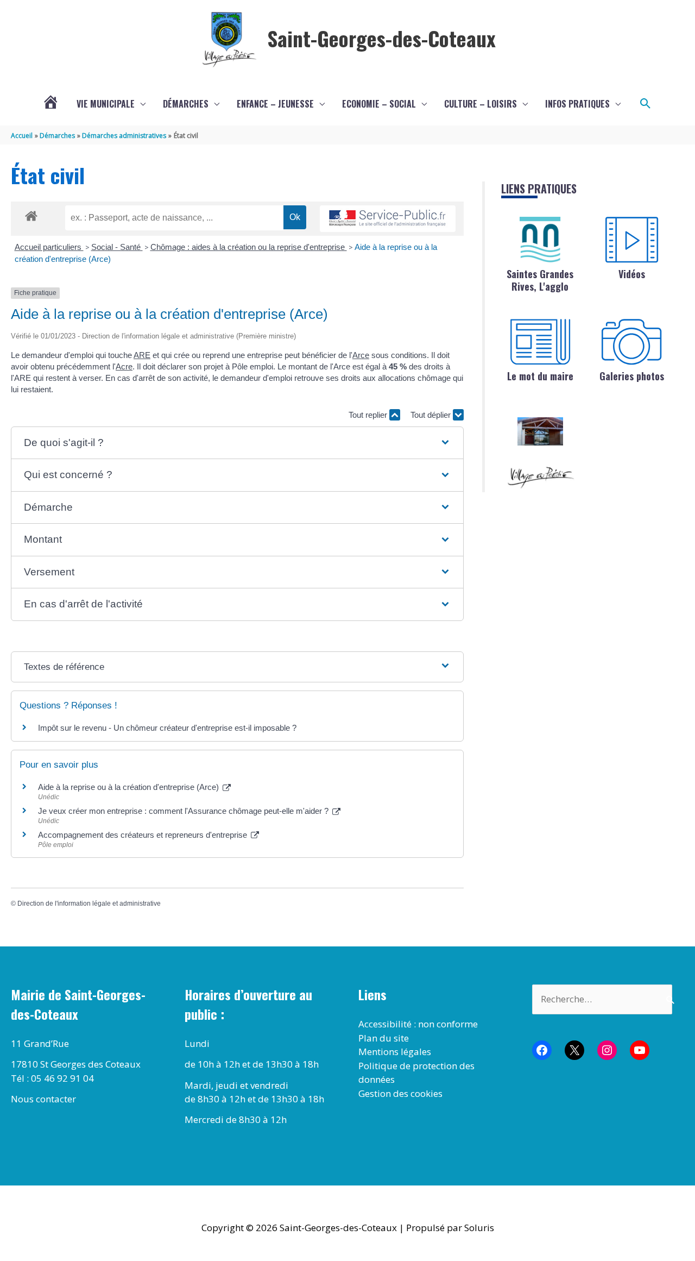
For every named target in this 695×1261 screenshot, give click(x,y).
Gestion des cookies (400, 1093)
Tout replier (369, 414)
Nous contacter (43, 1099)
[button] (646, 104)
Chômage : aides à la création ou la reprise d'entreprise (248, 247)
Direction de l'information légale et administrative (89, 903)
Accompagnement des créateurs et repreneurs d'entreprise (143, 834)
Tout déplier (431, 414)
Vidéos (631, 274)
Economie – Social (379, 103)
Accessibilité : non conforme (418, 1024)
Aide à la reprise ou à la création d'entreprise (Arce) (129, 787)
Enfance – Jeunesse (275, 103)
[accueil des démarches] (31, 214)
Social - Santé (117, 247)
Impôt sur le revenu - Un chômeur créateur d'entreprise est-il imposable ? (167, 727)
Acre (124, 366)
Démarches (185, 103)
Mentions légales (394, 1051)
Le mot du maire (540, 376)
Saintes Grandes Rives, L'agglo (540, 280)
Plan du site (383, 1038)
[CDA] (540, 239)
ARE (142, 355)
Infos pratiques (577, 103)
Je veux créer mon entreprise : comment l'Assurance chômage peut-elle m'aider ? (184, 810)
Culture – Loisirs (480, 103)
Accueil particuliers (49, 247)
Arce (360, 355)
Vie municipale (106, 103)
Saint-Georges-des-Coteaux (381, 38)
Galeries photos (631, 376)
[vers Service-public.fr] (388, 218)
